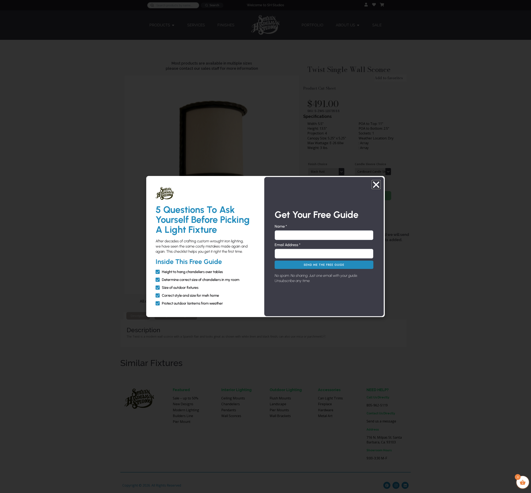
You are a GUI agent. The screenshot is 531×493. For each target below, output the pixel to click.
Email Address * (287, 245)
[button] (376, 184)
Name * (281, 226)
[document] (265, 246)
